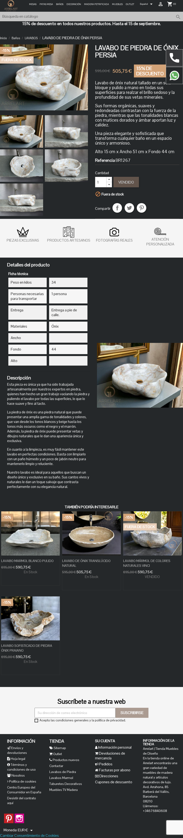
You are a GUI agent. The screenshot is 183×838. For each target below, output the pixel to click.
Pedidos (105, 764)
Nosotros (18, 775)
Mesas (32, 4)
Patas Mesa (46, 4)
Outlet (130, 4)
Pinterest (141, 208)
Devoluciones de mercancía (110, 756)
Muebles (117, 4)
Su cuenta (105, 740)
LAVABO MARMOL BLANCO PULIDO (27, 561)
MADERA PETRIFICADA (96, 4)
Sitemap (59, 748)
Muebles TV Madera (63, 790)
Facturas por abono (114, 770)
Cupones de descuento (113, 781)
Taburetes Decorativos (65, 784)
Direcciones (108, 776)
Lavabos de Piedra (62, 772)
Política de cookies (22, 781)
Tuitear (129, 208)
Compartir (117, 208)
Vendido (126, 182)
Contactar (56, 766)
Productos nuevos (65, 760)
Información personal (114, 747)
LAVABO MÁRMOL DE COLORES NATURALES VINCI (146, 563)
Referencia (105, 160)
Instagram (19, 816)
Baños (59, 4)
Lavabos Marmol (61, 778)
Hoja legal (17, 759)
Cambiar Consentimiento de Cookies (29, 835)
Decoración (73, 4)
